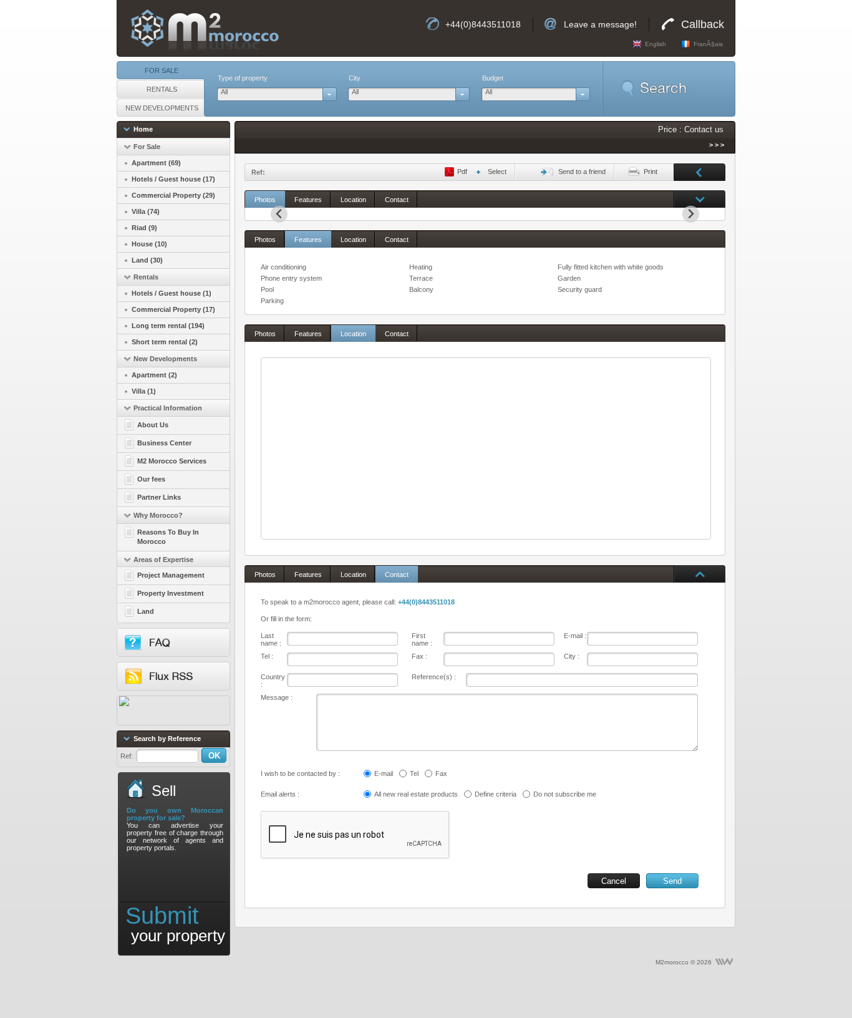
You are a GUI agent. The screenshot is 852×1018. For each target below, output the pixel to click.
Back (699, 171)
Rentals (162, 89)
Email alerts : (280, 794)
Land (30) (147, 260)
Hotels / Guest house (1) (171, 293)
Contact (397, 199)
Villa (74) (146, 211)
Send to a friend (582, 171)
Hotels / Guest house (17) (173, 179)
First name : (422, 639)
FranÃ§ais (708, 44)
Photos (265, 199)
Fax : (419, 656)
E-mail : (575, 635)
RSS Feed (183, 680)
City (355, 78)
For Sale (161, 70)
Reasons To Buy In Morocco (168, 536)
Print (650, 171)
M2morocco (198, 28)
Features (308, 199)
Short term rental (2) (165, 342)
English (655, 44)
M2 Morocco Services (171, 461)
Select (497, 171)
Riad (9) (144, 227)
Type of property (243, 78)
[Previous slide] (279, 214)
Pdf (462, 171)
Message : (277, 697)
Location (353, 199)
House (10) (149, 244)
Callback (702, 24)
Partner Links (159, 497)
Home (143, 129)
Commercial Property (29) (173, 195)
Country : (273, 680)
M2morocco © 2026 (684, 962)
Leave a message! (600, 24)
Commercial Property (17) (173, 309)
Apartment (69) (156, 163)
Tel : (267, 656)
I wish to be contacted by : (300, 773)
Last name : (271, 639)
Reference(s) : (434, 677)
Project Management (171, 575)
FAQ (183, 646)
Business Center (164, 443)
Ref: (126, 756)
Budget (492, 78)
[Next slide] (690, 214)
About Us (152, 425)
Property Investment (170, 593)
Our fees (151, 479)
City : (571, 656)
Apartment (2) (154, 375)
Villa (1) (144, 391)
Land (145, 611)
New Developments (161, 108)
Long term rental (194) (168, 325)
